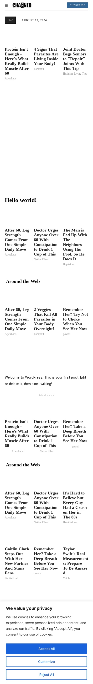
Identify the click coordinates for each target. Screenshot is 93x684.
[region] (46, 642)
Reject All (46, 674)
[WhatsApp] (70, 362)
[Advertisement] (46, 138)
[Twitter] (48, 362)
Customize (46, 662)
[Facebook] (37, 362)
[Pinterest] (59, 362)
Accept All (46, 649)
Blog (10, 19)
